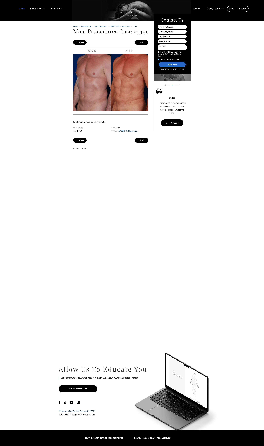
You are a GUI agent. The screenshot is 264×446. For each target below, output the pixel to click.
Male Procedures (101, 26)
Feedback (161, 438)
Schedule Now (237, 9)
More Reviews (172, 123)
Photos (56, 8)
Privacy (177, 69)
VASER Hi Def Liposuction (120, 26)
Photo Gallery (86, 26)
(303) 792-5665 (216, 8)
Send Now (172, 64)
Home (22, 8)
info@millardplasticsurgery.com (83, 414)
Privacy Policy (140, 438)
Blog (168, 438)
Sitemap (152, 438)
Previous (80, 42)
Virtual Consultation (78, 389)
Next (142, 42)
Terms (182, 69)
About (197, 8)
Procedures (37, 8)
